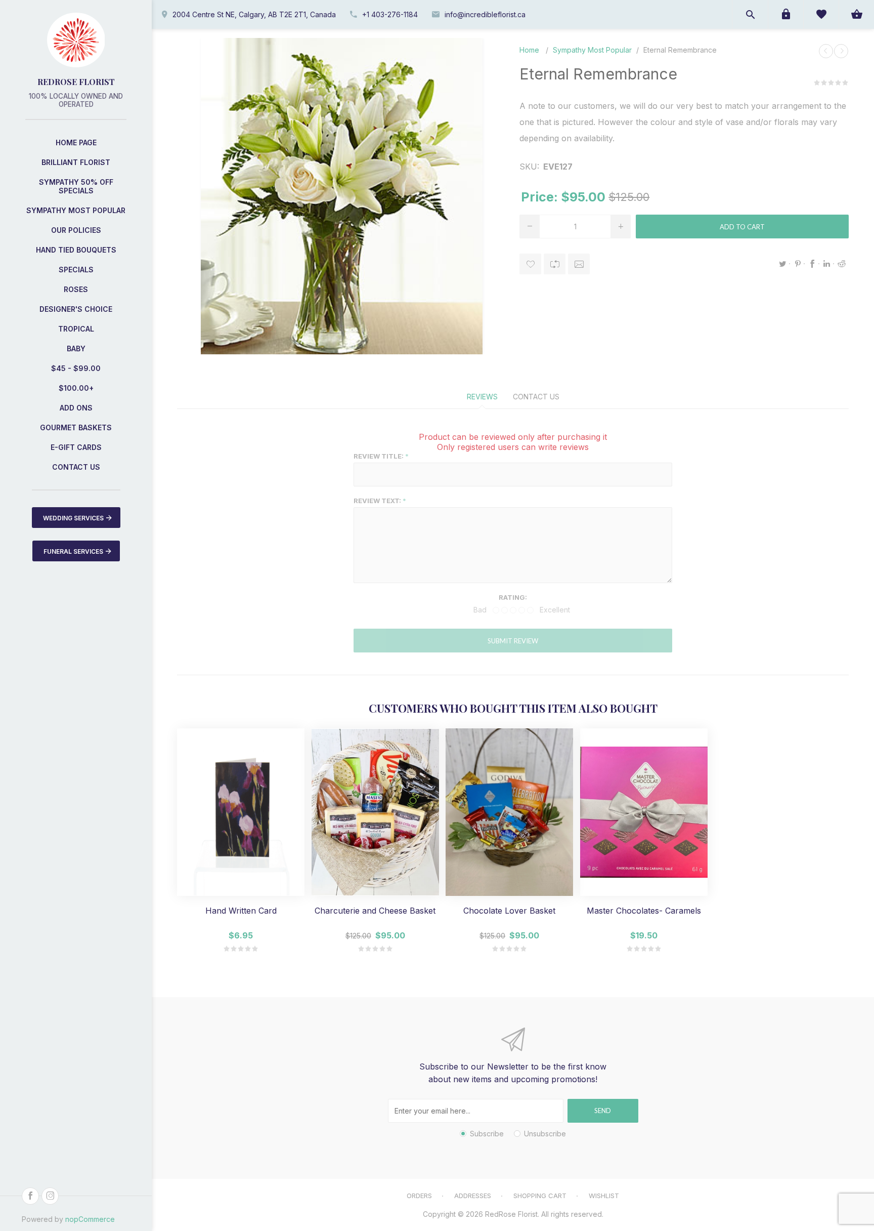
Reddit (842, 264)
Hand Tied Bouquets (76, 249)
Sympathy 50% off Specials (76, 186)
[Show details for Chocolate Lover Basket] (509, 812)
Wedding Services (73, 518)
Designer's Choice (75, 309)
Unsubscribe (545, 1133)
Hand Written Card (241, 911)
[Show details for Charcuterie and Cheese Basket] (375, 812)
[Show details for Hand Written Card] (240, 812)
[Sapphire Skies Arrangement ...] (841, 51)
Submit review (513, 641)
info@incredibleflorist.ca (485, 14)
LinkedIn (827, 264)
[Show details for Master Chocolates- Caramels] (644, 812)
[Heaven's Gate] (826, 51)
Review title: (379, 456)
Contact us (76, 467)
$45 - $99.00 (76, 368)
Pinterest (798, 264)
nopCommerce (90, 1219)
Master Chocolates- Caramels (644, 911)
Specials (76, 269)
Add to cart (742, 227)
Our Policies (76, 230)
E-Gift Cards (76, 447)
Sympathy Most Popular (75, 210)
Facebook (812, 264)
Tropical (76, 328)
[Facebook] (30, 1196)
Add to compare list (554, 264)
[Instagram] (50, 1196)
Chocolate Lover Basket (509, 911)
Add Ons (76, 407)
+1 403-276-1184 (390, 14)
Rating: (513, 597)
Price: (539, 196)
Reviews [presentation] (482, 396)
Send (602, 1110)
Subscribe (487, 1133)
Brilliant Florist (75, 162)
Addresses (472, 1196)
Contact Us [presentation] (536, 396)
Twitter (783, 264)
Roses (76, 289)
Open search (750, 14)
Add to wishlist (530, 264)
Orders (419, 1196)
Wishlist (604, 1196)
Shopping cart (539, 1196)
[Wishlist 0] (821, 14)
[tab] (482, 396)
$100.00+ (76, 388)
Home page (76, 142)
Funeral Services (73, 551)
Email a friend (579, 264)
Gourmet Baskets (76, 427)
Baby (76, 348)
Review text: (377, 501)
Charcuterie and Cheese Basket (375, 911)
